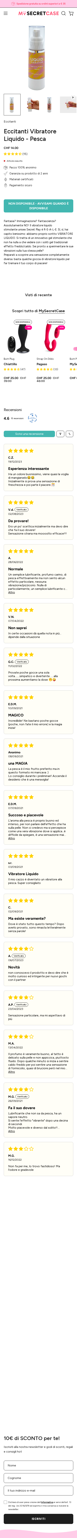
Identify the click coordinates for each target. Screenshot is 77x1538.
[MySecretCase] (39, 13)
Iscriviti (38, 1519)
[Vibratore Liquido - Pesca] (12, 104)
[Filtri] (60, 434)
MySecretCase (52, 311)
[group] (38, 3)
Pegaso (42, 364)
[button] (63, 13)
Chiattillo (10, 364)
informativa (47, 1502)
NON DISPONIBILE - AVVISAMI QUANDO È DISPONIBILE (38, 206)
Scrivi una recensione (29, 434)
